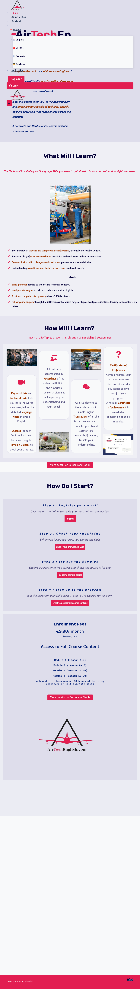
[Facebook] (128, 980)
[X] (130, 980)
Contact (16, 21)
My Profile (17, 70)
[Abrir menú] (9, 103)
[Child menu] (13, 34)
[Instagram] (132, 980)
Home (14, 12)
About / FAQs (19, 17)
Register (16, 79)
